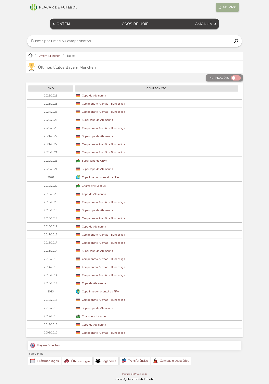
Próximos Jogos (48, 361)
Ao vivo (230, 7)
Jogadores (109, 361)
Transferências (138, 361)
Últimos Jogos (80, 361)
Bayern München (49, 56)
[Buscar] (236, 41)
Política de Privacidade (134, 374)
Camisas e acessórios (174, 361)
